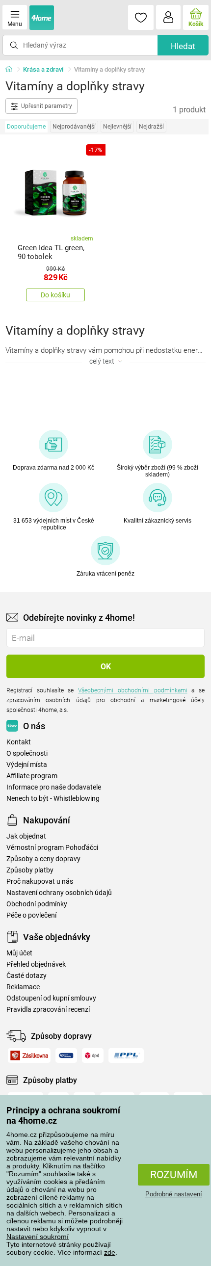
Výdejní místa (26, 764)
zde (109, 1252)
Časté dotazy (26, 975)
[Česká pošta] (66, 1055)
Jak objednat (26, 836)
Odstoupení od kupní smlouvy (51, 998)
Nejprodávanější (74, 126)
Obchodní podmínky (36, 904)
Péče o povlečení (31, 915)
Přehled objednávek (36, 964)
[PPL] (126, 1055)
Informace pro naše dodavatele (53, 787)
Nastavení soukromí (37, 1236)
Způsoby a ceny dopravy (43, 859)
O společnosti (27, 753)
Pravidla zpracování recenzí (48, 1009)
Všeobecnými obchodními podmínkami (132, 690)
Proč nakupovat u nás (39, 881)
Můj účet (19, 953)
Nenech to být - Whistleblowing (53, 798)
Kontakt (18, 742)
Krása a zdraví (43, 69)
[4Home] (12, 69)
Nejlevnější (117, 126)
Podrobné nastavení (173, 1194)
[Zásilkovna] (29, 1055)
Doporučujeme (26, 126)
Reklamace (23, 987)
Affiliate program (31, 776)
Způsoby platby (29, 870)
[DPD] (93, 1055)
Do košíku (55, 295)
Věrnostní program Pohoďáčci (52, 847)
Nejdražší (151, 126)
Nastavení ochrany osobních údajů (59, 893)
